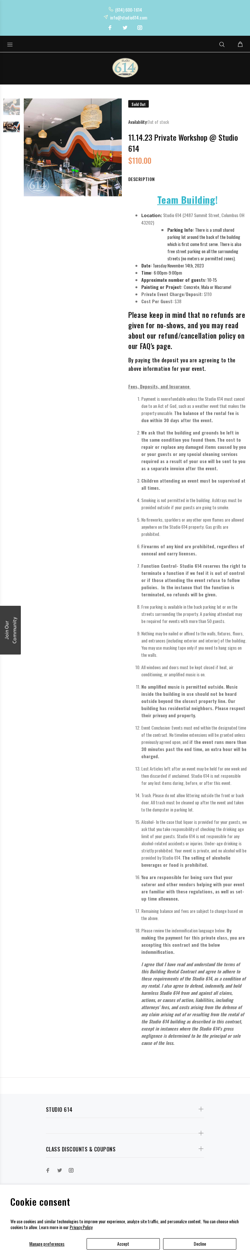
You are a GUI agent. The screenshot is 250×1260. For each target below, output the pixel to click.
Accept (123, 1243)
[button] (10, 630)
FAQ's (147, 346)
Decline (200, 1243)
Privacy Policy (81, 1227)
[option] (11, 110)
